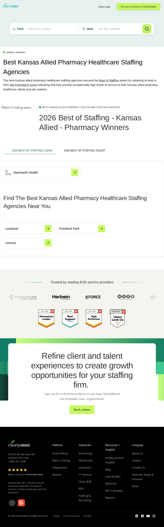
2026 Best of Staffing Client (32, 150)
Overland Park (69, 228)
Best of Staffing (109, 80)
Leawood (11, 228)
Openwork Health (25, 172)
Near (90, 28)
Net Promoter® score (23, 85)
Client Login (104, 6)
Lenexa (10, 243)
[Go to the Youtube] (142, 516)
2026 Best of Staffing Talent (84, 150)
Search (146, 28)
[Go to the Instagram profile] (154, 516)
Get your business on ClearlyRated (138, 6)
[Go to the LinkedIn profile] (137, 516)
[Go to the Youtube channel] (148, 516)
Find (20, 28)
